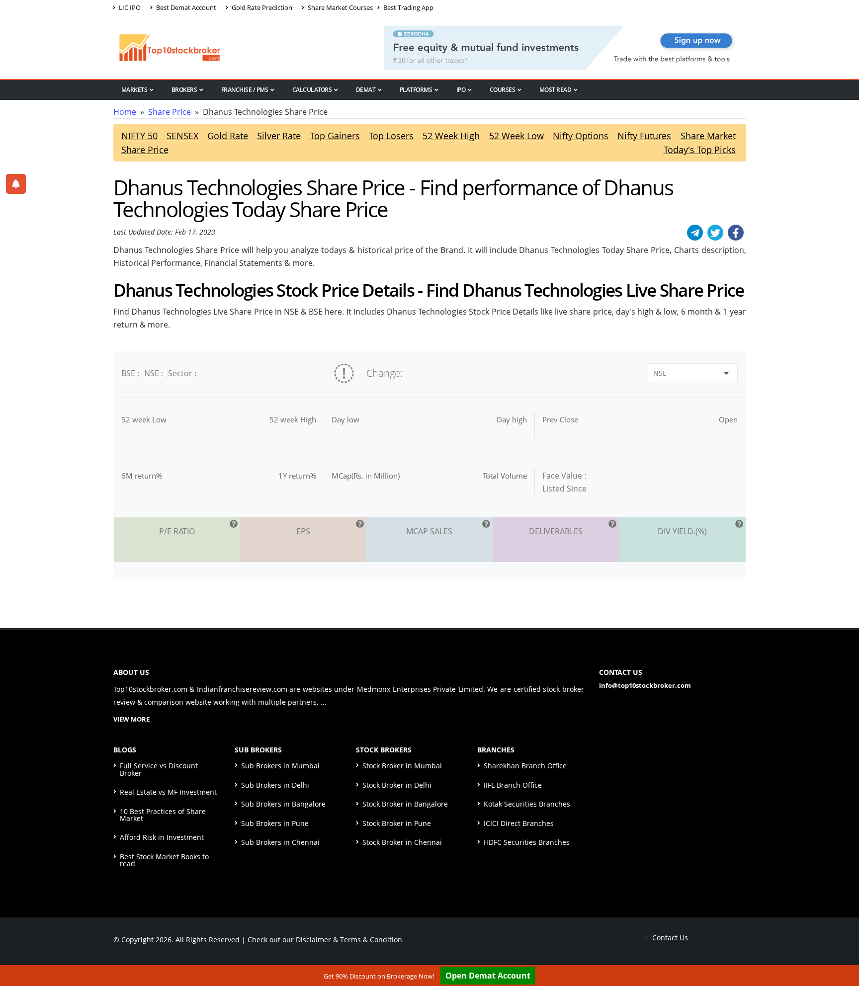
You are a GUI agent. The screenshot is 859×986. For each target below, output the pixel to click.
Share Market (708, 136)
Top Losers (391, 136)
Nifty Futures (644, 136)
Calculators (312, 89)
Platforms (416, 89)
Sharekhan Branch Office (525, 765)
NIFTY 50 (139, 136)
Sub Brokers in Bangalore (283, 804)
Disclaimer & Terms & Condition (349, 939)
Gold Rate (227, 136)
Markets (134, 89)
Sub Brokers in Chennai (280, 842)
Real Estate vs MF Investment (168, 792)
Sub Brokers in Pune (275, 823)
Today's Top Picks (700, 150)
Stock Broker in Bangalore (405, 804)
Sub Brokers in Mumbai (280, 765)
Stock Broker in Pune (396, 823)
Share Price (169, 111)
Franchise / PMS (244, 89)
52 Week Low (516, 136)
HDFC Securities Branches (527, 842)
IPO (461, 89)
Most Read (555, 89)
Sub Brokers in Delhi (275, 785)
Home (124, 111)
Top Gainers (335, 136)
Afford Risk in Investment (162, 837)
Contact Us (669, 937)
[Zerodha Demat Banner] (565, 46)
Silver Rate (279, 136)
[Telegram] (695, 233)
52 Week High (451, 136)
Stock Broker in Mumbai (402, 765)
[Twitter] (715, 233)
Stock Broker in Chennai (402, 842)
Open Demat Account (487, 975)
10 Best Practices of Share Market (163, 815)
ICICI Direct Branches (519, 823)
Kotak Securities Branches (527, 804)
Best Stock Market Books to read (164, 860)
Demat (366, 89)
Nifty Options (580, 136)
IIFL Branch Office (513, 785)
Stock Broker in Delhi (396, 785)
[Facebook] (736, 233)
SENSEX (182, 136)
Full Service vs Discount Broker (159, 769)
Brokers (184, 89)
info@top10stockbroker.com (645, 685)
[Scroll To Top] (841, 947)
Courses (502, 89)
